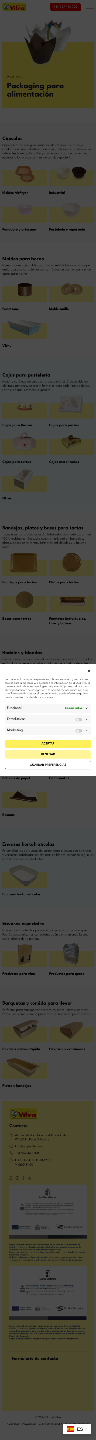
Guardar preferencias (48, 764)
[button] (89, 670)
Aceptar (48, 743)
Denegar (48, 754)
